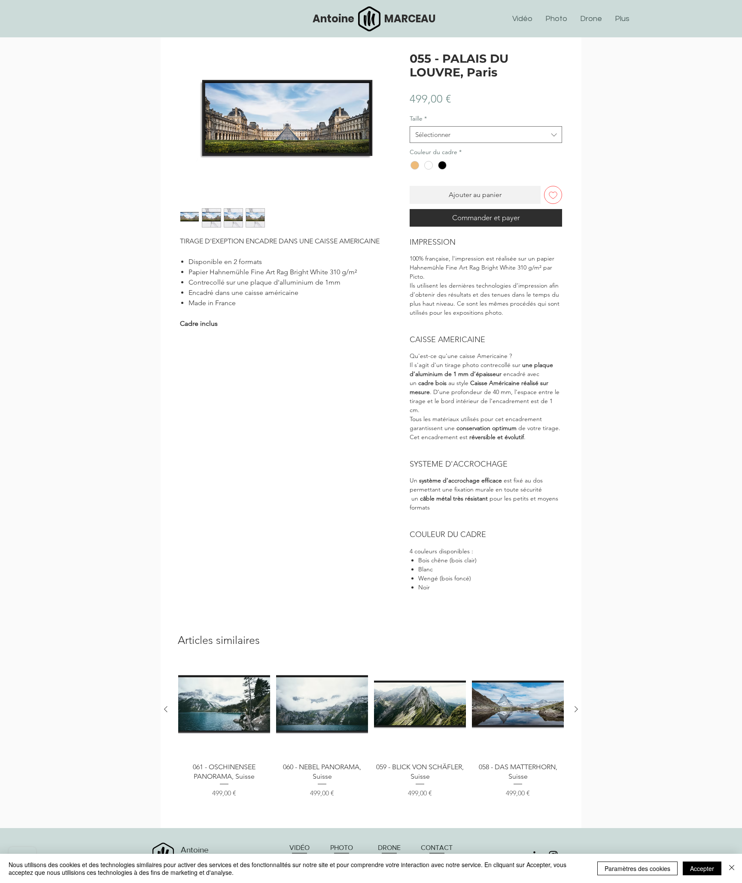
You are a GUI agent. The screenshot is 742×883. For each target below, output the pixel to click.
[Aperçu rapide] (224, 710)
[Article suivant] (576, 709)
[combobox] (486, 134)
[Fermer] (732, 868)
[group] (371, 742)
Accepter (702, 868)
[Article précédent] (166, 709)
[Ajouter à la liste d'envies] (553, 195)
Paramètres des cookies (637, 868)
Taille (418, 118)
